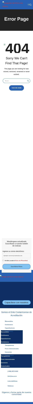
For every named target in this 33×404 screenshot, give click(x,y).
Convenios (8, 352)
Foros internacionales (12, 348)
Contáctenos (5, 342)
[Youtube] (19, 398)
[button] (30, 4)
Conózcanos (9, 324)
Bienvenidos (9, 321)
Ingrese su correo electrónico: (13, 251)
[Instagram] (14, 398)
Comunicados (5, 366)
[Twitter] (22, 398)
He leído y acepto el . (16, 260)
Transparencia (9, 345)
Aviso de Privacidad (21, 260)
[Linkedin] (16, 398)
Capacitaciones (10, 328)
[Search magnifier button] (28, 80)
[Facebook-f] (11, 398)
